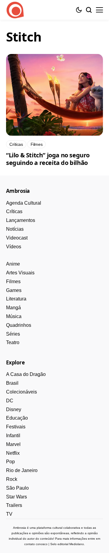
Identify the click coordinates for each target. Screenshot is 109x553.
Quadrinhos (18, 325)
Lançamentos (20, 220)
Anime (13, 263)
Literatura (16, 298)
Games (13, 290)
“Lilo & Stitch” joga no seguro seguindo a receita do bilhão (48, 159)
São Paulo (17, 488)
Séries (13, 334)
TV (9, 514)
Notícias (15, 229)
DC (9, 400)
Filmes (13, 281)
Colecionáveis (21, 391)
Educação (17, 418)
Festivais (15, 426)
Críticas (14, 211)
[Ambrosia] (15, 10)
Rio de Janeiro (22, 470)
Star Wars (16, 496)
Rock (11, 479)
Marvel (13, 444)
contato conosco (36, 544)
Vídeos (13, 246)
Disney (13, 409)
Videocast (17, 237)
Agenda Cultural (23, 203)
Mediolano (76, 544)
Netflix (13, 453)
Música (13, 316)
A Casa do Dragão (26, 374)
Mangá (13, 307)
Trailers (14, 505)
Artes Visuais (20, 272)
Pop (10, 461)
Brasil (12, 383)
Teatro (12, 342)
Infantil (13, 435)
